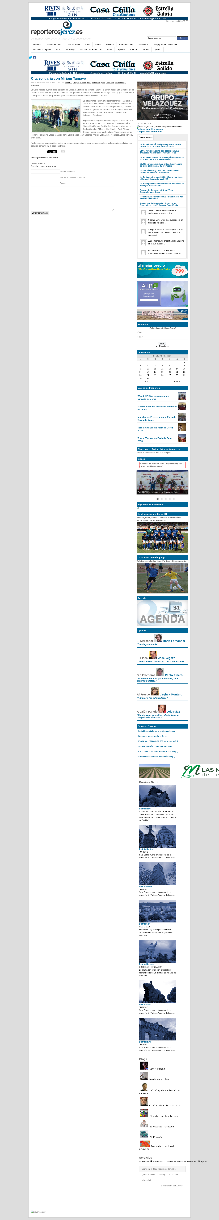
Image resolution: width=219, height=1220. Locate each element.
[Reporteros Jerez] (62, 27)
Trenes (170, 1161)
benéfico (68, 82)
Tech (58, 49)
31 (148, 378)
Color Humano (156, 1068)
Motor (87, 44)
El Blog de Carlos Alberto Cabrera (161, 1092)
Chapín (76, 82)
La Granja (110, 82)
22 (184, 372)
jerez (103, 82)
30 (140, 378)
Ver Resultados (162, 346)
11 (155, 369)
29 (184, 375)
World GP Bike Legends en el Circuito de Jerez (153, 397)
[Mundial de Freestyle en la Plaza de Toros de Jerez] (182, 420)
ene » (177, 381)
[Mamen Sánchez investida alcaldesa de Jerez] (182, 409)
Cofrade (145, 49)
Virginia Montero (171, 694)
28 (177, 375)
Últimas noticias (145, 138)
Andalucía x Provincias (91, 49)
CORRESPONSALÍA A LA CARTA (45, 39)
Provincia (109, 44)
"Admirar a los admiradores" (152, 698)
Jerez (109, 49)
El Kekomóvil (156, 1137)
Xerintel (179, 1186)
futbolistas (96, 82)
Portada (37, 44)
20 (170, 372)
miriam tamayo (120, 82)
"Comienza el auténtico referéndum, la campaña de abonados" (158, 716)
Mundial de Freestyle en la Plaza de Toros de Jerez (157, 418)
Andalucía (143, 44)
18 (155, 372)
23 (140, 375)
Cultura (133, 49)
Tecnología (70, 49)
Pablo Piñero (174, 675)
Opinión (157, 49)
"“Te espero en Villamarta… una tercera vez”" (161, 661)
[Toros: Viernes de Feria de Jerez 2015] (182, 441)
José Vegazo (166, 658)
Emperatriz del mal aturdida (156, 1147)
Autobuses (158, 1161)
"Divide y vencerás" (147, 644)
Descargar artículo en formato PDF (45, 158)
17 (148, 372)
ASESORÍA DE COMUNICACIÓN (77, 39)
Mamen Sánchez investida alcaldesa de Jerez (157, 408)
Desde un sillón (158, 1079)
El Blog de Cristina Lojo (164, 1105)
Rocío (98, 44)
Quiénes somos (148, 1174)
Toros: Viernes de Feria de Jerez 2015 (155, 439)
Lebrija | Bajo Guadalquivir (165, 44)
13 (170, 369)
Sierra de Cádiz (126, 44)
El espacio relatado (161, 1126)
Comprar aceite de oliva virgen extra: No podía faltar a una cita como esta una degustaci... (165, 232)
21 (177, 372)
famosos (83, 82)
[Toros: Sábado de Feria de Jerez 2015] (182, 431)
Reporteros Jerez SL (167, 1169)
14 (177, 369)
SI (141, 333)
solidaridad (35, 85)
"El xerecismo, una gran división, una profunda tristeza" (157, 679)
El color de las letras (163, 1116)
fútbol (89, 82)
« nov (148, 381)
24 (148, 375)
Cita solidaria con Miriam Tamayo (58, 78)
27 (170, 375)
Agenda (204, 1161)
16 (140, 372)
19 (162, 372)
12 (162, 369)
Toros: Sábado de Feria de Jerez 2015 (155, 429)
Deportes (121, 49)
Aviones (145, 1161)
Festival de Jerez (54, 44)
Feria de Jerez (73, 44)
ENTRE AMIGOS (144, 124)
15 (184, 369)
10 (148, 369)
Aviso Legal (162, 1174)
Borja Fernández (174, 641)
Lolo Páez (173, 711)
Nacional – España (42, 49)
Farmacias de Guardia (186, 1161)
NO (141, 337)
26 (162, 375)
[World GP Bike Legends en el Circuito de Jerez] (182, 399)
